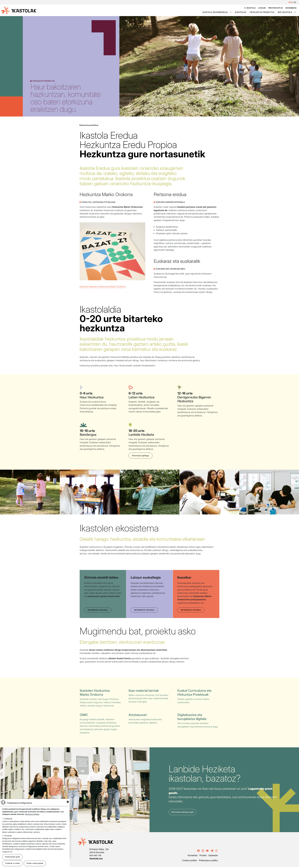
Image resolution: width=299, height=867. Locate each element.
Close (67, 801)
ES (295, 2)
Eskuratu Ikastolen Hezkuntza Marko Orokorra (102, 286)
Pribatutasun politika (208, 860)
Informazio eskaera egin (182, 812)
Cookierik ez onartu (12, 863)
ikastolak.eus (96, 858)
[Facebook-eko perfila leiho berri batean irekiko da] (198, 850)
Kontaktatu (193, 855)
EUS (290, 2)
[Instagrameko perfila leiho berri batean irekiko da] (203, 850)
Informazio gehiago (140, 455)
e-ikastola (250, 8)
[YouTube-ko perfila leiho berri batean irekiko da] (207, 850)
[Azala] (18, 10)
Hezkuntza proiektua (262, 12)
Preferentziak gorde (12, 857)
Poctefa (203, 855)
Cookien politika (189, 860)
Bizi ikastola (285, 12)
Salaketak (213, 855)
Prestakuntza (275, 8)
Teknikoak (8, 836)
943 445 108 (95, 855)
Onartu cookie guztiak (34, 863)
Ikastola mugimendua (215, 12)
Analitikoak (8, 819)
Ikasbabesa (291, 8)
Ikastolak (240, 12)
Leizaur (262, 8)
